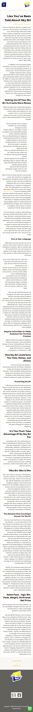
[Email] (13, 695)
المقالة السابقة (16, 661)
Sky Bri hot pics (9, 191)
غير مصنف (27, 24)
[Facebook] (19, 695)
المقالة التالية (16, 665)
